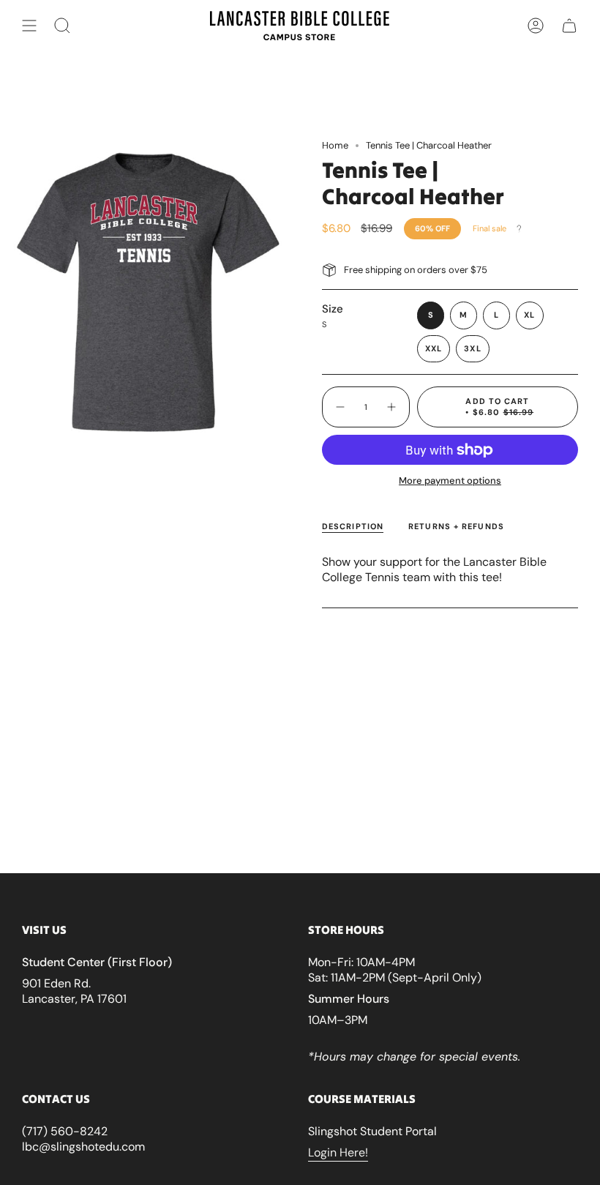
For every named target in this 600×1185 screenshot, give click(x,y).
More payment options (450, 480)
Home (335, 145)
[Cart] (569, 25)
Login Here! (338, 1152)
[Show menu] (29, 25)
